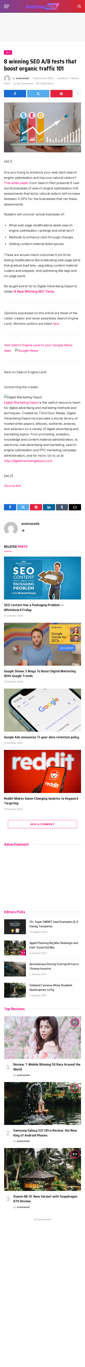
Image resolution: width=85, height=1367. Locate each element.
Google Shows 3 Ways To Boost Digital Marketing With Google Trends (40, 673)
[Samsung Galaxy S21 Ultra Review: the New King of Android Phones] (42, 1103)
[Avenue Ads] (42, 6)
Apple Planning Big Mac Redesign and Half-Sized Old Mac (53, 945)
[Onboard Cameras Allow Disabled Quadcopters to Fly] (15, 990)
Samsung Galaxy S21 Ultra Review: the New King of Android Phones (45, 1133)
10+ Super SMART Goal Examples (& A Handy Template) (53, 924)
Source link (12, 486)
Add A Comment (42, 824)
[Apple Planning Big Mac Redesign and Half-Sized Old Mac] (15, 947)
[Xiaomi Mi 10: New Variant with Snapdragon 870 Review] (42, 1169)
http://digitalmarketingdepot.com (28, 461)
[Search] (79, 6)
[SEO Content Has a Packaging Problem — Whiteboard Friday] (42, 578)
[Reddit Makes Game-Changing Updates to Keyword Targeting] (42, 771)
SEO (8, 52)
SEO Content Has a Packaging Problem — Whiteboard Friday (34, 607)
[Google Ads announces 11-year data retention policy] (42, 710)
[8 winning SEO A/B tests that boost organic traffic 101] (42, 127)
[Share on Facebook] (15, 93)
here (55, 323)
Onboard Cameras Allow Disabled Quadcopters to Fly (50, 987)
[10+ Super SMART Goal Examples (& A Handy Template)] (15, 926)
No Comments (25, 83)
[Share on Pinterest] (61, 93)
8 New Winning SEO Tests (34, 291)
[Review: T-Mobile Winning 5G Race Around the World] (42, 1037)
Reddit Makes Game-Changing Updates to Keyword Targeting (41, 801)
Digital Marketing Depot (21, 402)
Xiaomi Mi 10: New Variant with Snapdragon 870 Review (45, 1199)
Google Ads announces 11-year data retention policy (41, 737)
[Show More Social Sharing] (77, 93)
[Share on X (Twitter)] (38, 93)
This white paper (16, 183)
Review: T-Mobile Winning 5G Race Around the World (46, 1067)
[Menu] (6, 6)
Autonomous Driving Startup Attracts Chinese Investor (54, 966)
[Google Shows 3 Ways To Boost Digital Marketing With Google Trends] (42, 644)
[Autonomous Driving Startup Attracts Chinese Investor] (15, 969)
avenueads (22, 78)
